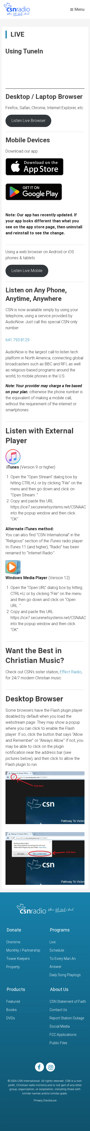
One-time (13, 942)
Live (53, 942)
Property (13, 967)
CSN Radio (17, 9)
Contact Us (58, 1010)
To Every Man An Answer (63, 963)
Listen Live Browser (29, 120)
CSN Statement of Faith (68, 1002)
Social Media (60, 1026)
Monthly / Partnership (23, 950)
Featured (13, 1002)
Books (11, 1010)
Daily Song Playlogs (65, 975)
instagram (50, 1067)
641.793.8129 (18, 340)
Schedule (57, 950)
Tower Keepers (18, 959)
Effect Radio (71, 672)
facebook (39, 1067)
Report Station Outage (67, 1018)
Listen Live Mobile (27, 270)
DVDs (10, 1018)
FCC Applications (63, 1035)
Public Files (58, 1043)
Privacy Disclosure (45, 1100)
